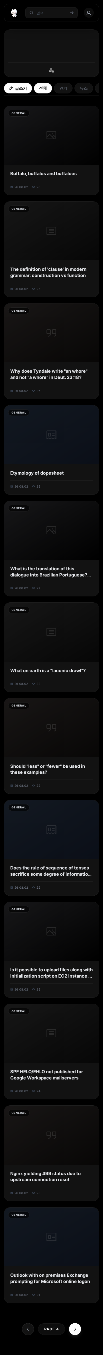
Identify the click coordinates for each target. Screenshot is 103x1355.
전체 (43, 87)
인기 (63, 88)
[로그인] (89, 13)
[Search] (35, 1348)
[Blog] (79, 1348)
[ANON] (57, 1348)
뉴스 (84, 88)
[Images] (67, 1348)
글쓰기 (21, 88)
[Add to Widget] (92, 1348)
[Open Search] (11, 1348)
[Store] (45, 1348)
